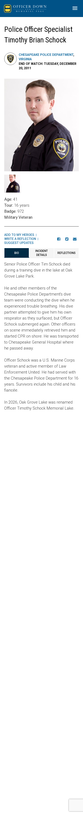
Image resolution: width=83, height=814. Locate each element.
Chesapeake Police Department (46, 55)
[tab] (16, 253)
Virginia (25, 59)
